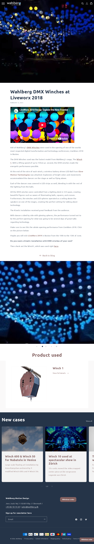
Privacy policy (28, 539)
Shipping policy (55, 539)
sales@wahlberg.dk (30, 507)
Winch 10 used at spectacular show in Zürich (62, 460)
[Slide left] (41, 486)
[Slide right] (52, 486)
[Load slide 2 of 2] (46, 346)
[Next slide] (51, 346)
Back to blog (49, 255)
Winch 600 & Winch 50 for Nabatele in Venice (20, 458)
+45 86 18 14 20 (13, 507)
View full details (59, 373)
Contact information (42, 539)
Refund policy (66, 539)
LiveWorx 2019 (35, 235)
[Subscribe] (44, 519)
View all (89, 421)
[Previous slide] (36, 346)
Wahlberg (19, 539)
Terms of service (78, 539)
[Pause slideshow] (57, 346)
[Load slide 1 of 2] (42, 346)
